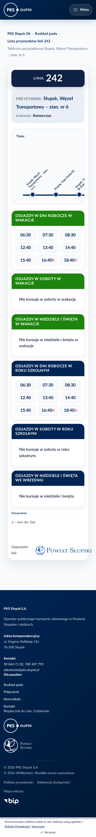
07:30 (48, 235)
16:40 (48, 260)
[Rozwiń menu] (80, 9)
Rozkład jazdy (46, 34)
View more (38, 826)
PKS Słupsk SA (18, 34)
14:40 (70, 247)
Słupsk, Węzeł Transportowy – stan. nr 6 (37, 179)
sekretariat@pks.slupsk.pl (21, 670)
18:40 (70, 260)
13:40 (48, 247)
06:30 (25, 235)
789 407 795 (34, 664)
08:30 (70, 235)
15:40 (25, 260)
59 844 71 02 (13, 664)
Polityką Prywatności (17, 826)
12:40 (25, 247)
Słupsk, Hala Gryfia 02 (64, 180)
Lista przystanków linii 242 (28, 41)
